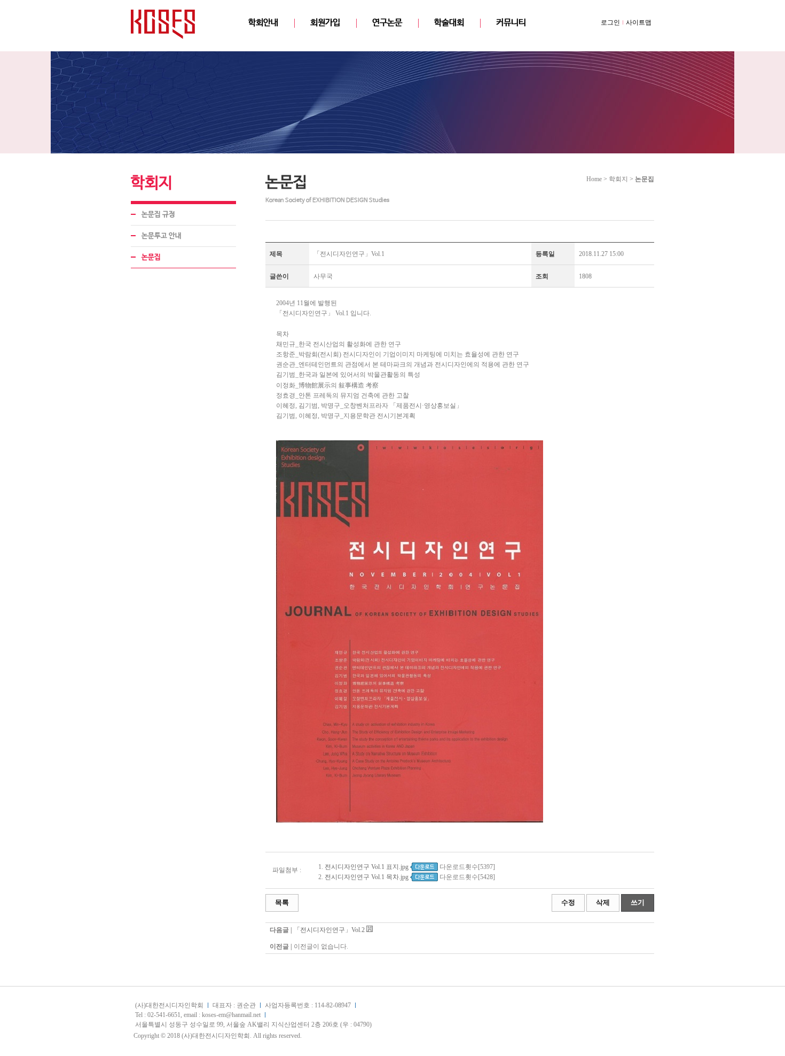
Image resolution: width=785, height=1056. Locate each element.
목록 (282, 902)
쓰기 (638, 902)
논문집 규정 (158, 215)
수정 (568, 902)
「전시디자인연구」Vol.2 (329, 930)
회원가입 (325, 23)
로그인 (610, 22)
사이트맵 (638, 22)
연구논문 (387, 23)
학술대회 (449, 23)
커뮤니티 (511, 23)
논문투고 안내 (162, 236)
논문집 (151, 257)
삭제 (603, 902)
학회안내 (263, 23)
